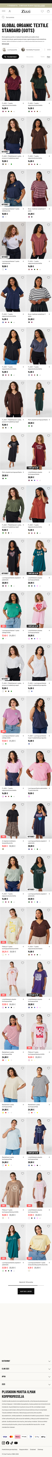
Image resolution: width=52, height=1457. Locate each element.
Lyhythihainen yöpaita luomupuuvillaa (9, 1000)
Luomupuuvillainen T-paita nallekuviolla (10, 210)
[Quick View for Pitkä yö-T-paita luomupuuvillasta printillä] (23, 946)
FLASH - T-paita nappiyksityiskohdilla (35, 157)
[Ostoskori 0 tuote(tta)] (48, 11)
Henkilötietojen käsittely (9, 1449)
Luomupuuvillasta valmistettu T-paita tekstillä (37, 789)
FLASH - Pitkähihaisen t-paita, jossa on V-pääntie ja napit (11, 157)
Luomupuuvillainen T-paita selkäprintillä (10, 631)
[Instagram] (3, 1442)
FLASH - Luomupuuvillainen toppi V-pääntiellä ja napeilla (37, 684)
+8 (14, 111)
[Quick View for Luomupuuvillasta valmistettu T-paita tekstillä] (49, 788)
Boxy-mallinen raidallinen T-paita (37, 210)
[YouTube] (16, 1442)
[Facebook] (7, 1442)
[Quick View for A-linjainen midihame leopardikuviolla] (23, 841)
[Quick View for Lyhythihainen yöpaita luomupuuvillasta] (49, 472)
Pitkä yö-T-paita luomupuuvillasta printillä (10, 947)
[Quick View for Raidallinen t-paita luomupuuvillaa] (23, 1052)
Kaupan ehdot (23, 1449)
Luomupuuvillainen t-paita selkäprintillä (10, 737)
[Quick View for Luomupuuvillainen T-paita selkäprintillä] (23, 630)
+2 (14, 586)
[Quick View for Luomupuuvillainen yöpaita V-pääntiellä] (23, 577)
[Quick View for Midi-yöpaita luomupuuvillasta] (49, 419)
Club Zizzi (5, 1369)
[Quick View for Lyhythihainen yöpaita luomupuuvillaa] (23, 999)
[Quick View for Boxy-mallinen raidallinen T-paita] (49, 208)
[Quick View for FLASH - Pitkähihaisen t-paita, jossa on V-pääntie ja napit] (23, 156)
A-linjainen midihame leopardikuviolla (9, 842)
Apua (4, 1376)
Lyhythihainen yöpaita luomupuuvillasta (35, 473)
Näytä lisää (5, 44)
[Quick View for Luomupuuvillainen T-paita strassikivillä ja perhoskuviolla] (49, 1262)
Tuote (42, 57)
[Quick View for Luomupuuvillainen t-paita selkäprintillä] (23, 735)
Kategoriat (6, 1361)
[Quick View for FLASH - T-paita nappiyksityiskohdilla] (49, 156)
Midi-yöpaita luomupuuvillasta (38, 420)
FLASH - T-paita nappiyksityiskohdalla (9, 104)
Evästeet (33, 1449)
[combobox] (26, 17)
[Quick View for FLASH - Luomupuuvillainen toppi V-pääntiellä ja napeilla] (49, 683)
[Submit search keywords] (3, 17)
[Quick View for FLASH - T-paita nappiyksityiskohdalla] (23, 103)
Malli (48, 57)
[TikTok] (11, 1442)
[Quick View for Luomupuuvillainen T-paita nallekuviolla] (23, 208)
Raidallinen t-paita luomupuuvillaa (8, 1053)
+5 (40, 480)
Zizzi (3, 1384)
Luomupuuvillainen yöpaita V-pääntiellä (11, 579)
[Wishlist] (22, 67)
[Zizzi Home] (26, 11)
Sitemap (40, 1449)
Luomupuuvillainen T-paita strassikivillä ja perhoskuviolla (37, 1264)
